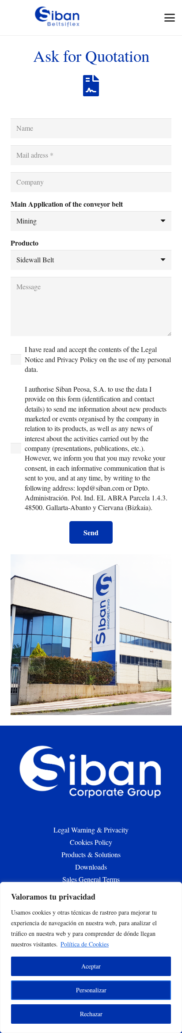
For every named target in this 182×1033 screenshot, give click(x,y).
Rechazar (91, 1014)
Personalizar (91, 990)
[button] (170, 17)
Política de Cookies (85, 944)
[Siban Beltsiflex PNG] (57, 17)
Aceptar (91, 966)
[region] (91, 957)
